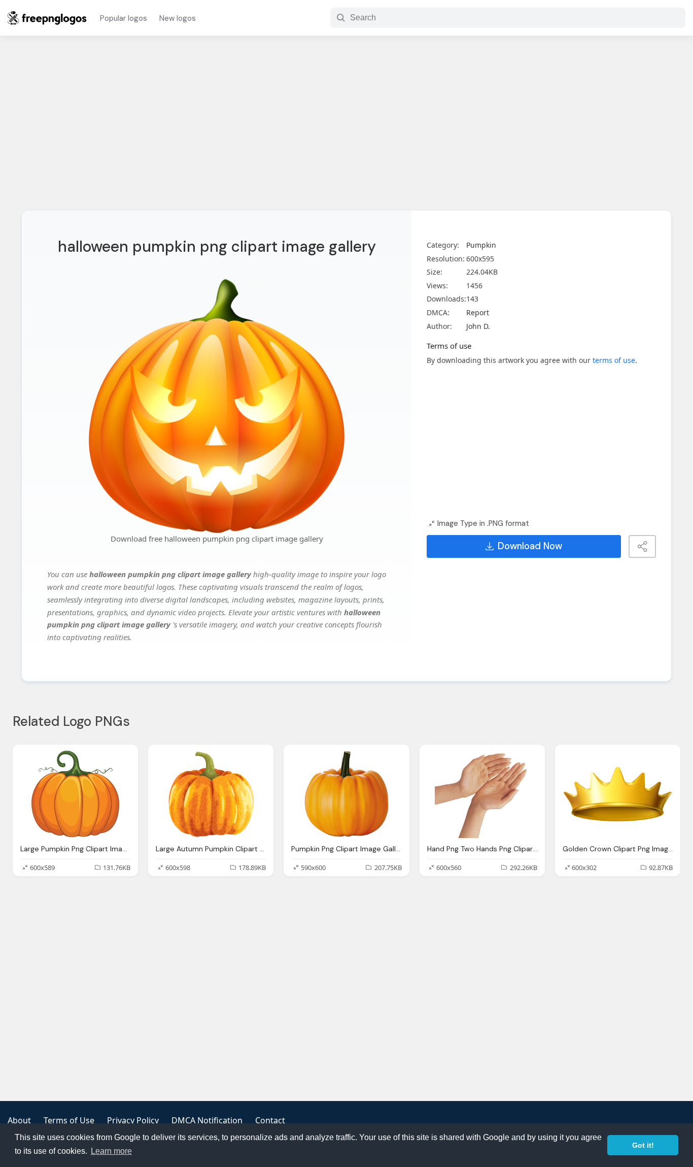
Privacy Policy (133, 1120)
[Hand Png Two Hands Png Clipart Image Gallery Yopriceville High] (482, 794)
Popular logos (123, 18)
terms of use (614, 360)
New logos (177, 18)
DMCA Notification (206, 1120)
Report (477, 312)
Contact (270, 1120)
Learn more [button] (111, 1151)
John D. (478, 326)
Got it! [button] (643, 1145)
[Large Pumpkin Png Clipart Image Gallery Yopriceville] (75, 794)
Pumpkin (481, 245)
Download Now (530, 546)
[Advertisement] (346, 129)
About (19, 1120)
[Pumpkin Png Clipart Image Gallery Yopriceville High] (346, 794)
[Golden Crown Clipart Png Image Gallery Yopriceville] (618, 794)
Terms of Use (69, 1120)
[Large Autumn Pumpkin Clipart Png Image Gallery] (211, 794)
